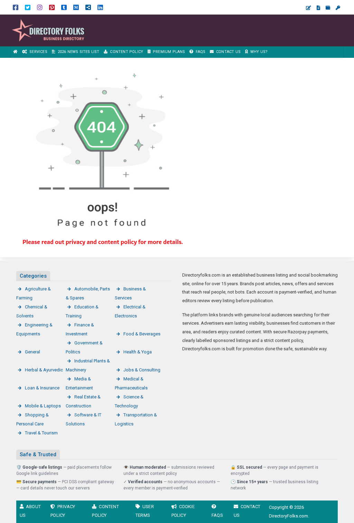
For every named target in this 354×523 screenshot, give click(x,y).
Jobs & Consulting (141, 369)
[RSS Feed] (88, 7)
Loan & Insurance (42, 387)
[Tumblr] (64, 7)
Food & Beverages (141, 333)
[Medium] (76, 7)
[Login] (338, 8)
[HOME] (15, 52)
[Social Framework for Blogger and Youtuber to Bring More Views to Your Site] (48, 30)
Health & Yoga (137, 351)
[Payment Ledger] (328, 8)
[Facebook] (15, 7)
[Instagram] (40, 7)
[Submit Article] (308, 8)
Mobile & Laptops (43, 405)
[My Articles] (318, 8)
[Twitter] (27, 7)
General (32, 351)
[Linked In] (100, 7)
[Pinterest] (52, 7)
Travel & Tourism (41, 432)
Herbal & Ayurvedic (44, 369)
